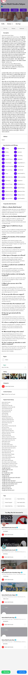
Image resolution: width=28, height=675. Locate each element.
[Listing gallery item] (5, 376)
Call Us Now (22, 672)
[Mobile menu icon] (1, 2)
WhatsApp (6, 672)
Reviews (9, 23)
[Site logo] (4, 2)
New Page (18, 23)
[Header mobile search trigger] (26, 2)
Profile (2, 23)
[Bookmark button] (25, 534)
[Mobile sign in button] (21, 2)
